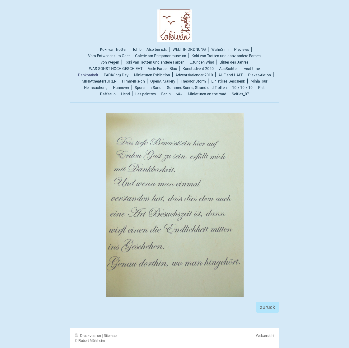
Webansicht (265, 336)
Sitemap (110, 336)
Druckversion (90, 336)
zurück (267, 307)
